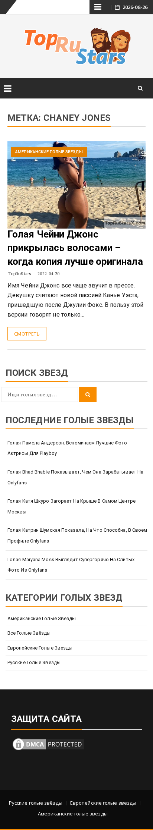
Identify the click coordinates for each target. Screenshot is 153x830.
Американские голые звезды (49, 152)
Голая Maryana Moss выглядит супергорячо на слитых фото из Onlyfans (70, 565)
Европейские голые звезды (39, 648)
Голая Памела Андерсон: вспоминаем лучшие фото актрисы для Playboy (67, 448)
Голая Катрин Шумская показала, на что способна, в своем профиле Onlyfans (77, 535)
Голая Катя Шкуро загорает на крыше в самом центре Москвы (71, 506)
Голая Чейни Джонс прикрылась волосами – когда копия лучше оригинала (75, 248)
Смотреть (27, 333)
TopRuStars (19, 273)
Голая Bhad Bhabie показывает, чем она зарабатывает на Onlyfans (75, 477)
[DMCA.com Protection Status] (48, 743)
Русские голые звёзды (34, 662)
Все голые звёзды (29, 633)
